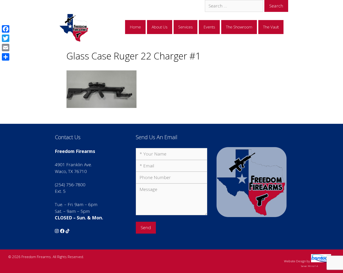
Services (185, 27)
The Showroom (239, 27)
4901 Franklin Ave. (73, 165)
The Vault (271, 27)
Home (135, 27)
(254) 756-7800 (70, 185)
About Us (160, 27)
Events (209, 27)
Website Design (295, 261)
